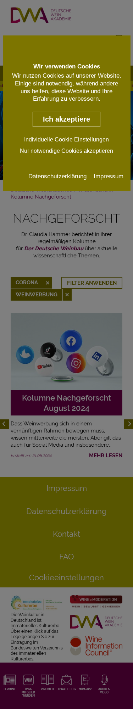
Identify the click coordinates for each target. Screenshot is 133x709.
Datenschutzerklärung (57, 176)
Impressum (108, 176)
